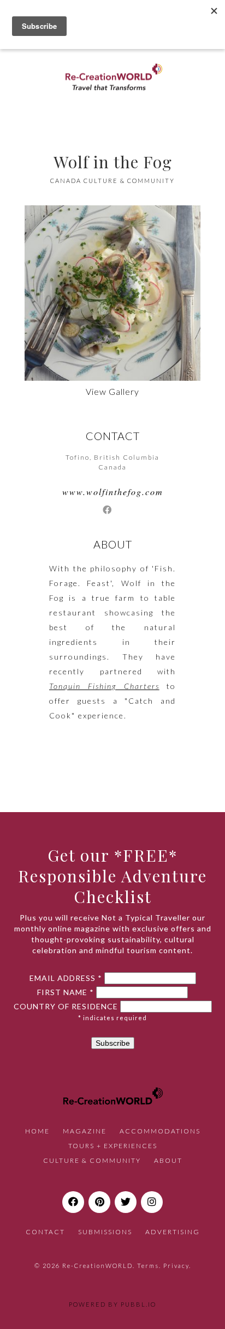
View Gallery (112, 391)
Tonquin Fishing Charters (104, 686)
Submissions (105, 1232)
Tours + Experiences (112, 1146)
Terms (148, 1265)
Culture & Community (92, 1160)
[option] (112, 293)
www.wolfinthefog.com (112, 491)
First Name (65, 992)
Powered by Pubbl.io (112, 1304)
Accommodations (160, 1131)
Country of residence (66, 1006)
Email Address (65, 978)
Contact (45, 1232)
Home (37, 1131)
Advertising (172, 1232)
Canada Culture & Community (112, 180)
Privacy (176, 1265)
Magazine (84, 1131)
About (168, 1160)
